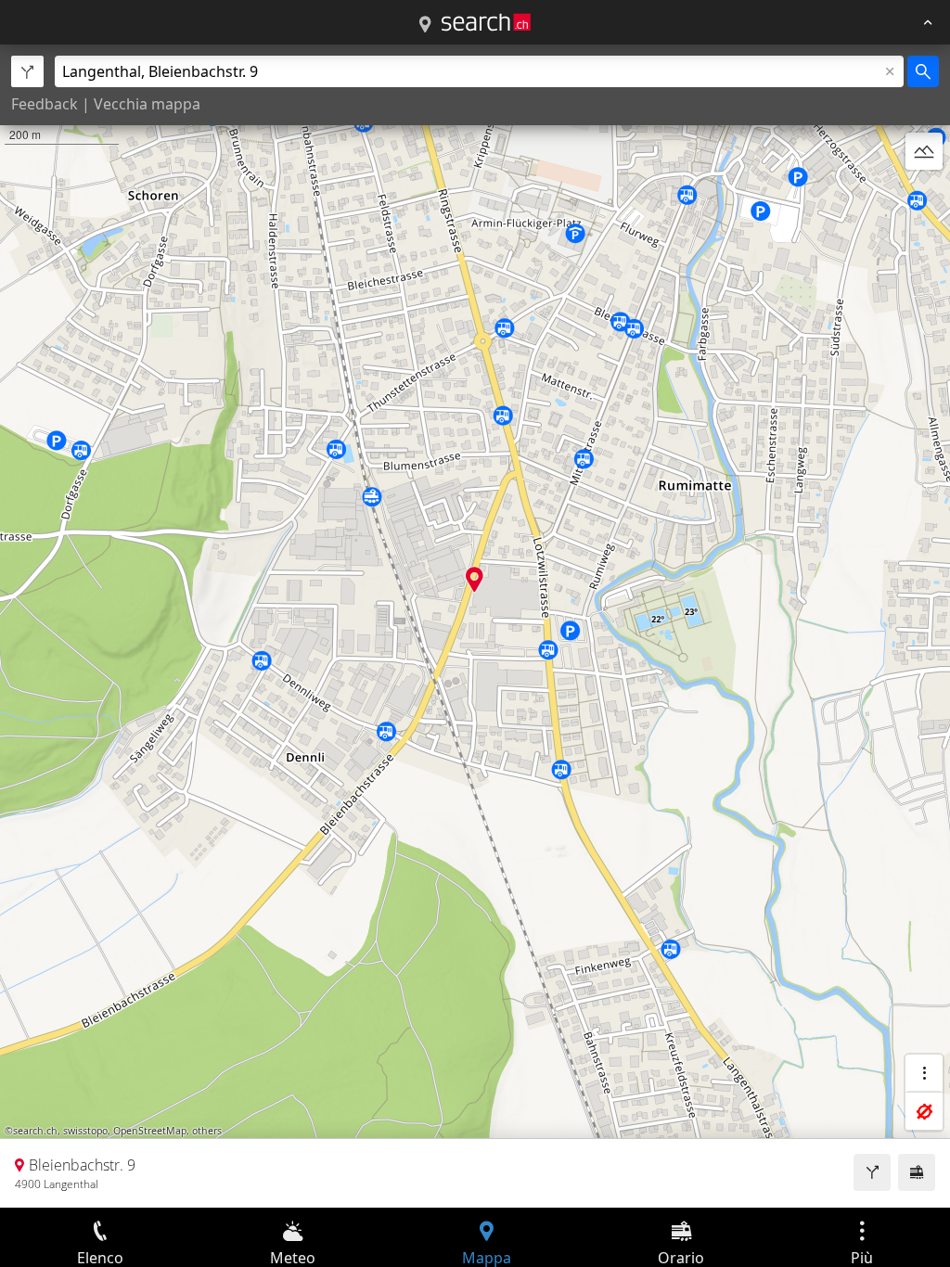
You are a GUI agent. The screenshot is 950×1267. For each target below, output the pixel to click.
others (207, 1130)
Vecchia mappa (147, 104)
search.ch (35, 1130)
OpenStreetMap (149, 1130)
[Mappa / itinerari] (424, 25)
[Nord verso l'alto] (924, 195)
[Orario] (916, 1172)
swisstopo (85, 1130)
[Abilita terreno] (924, 151)
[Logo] (486, 22)
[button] (474, 579)
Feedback (44, 104)
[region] (475, 626)
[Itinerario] (872, 1172)
